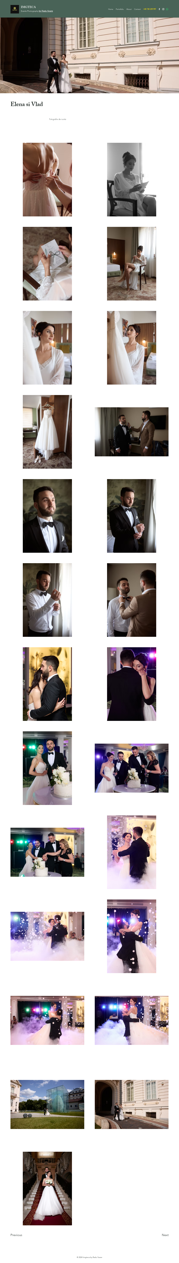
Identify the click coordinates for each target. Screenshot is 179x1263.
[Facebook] (159, 9)
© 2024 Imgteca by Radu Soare (89, 1257)
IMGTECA (28, 7)
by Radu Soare (46, 10)
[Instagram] (163, 9)
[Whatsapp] (167, 9)
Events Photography (30, 11)
